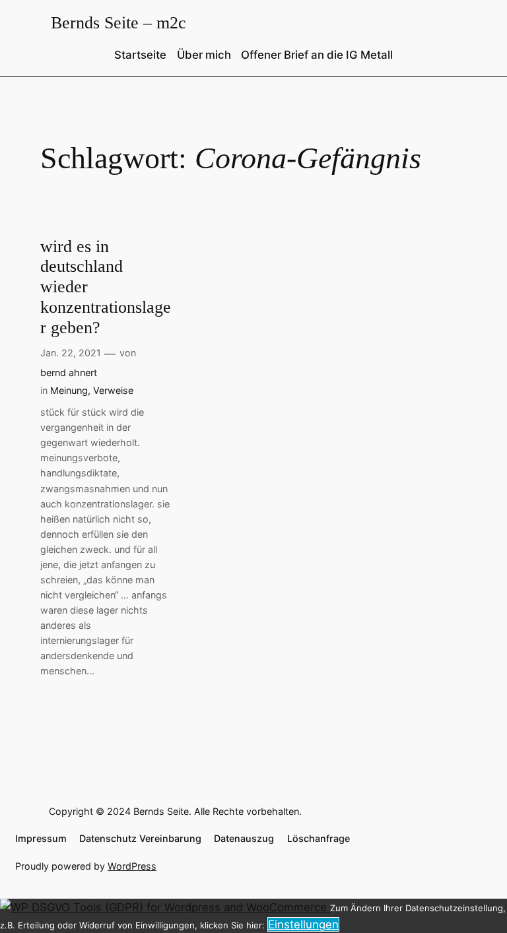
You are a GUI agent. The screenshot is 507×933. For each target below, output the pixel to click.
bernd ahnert (68, 372)
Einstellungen (303, 924)
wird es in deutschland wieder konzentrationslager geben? (105, 287)
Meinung (69, 390)
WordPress (132, 866)
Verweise (113, 390)
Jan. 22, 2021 (70, 352)
